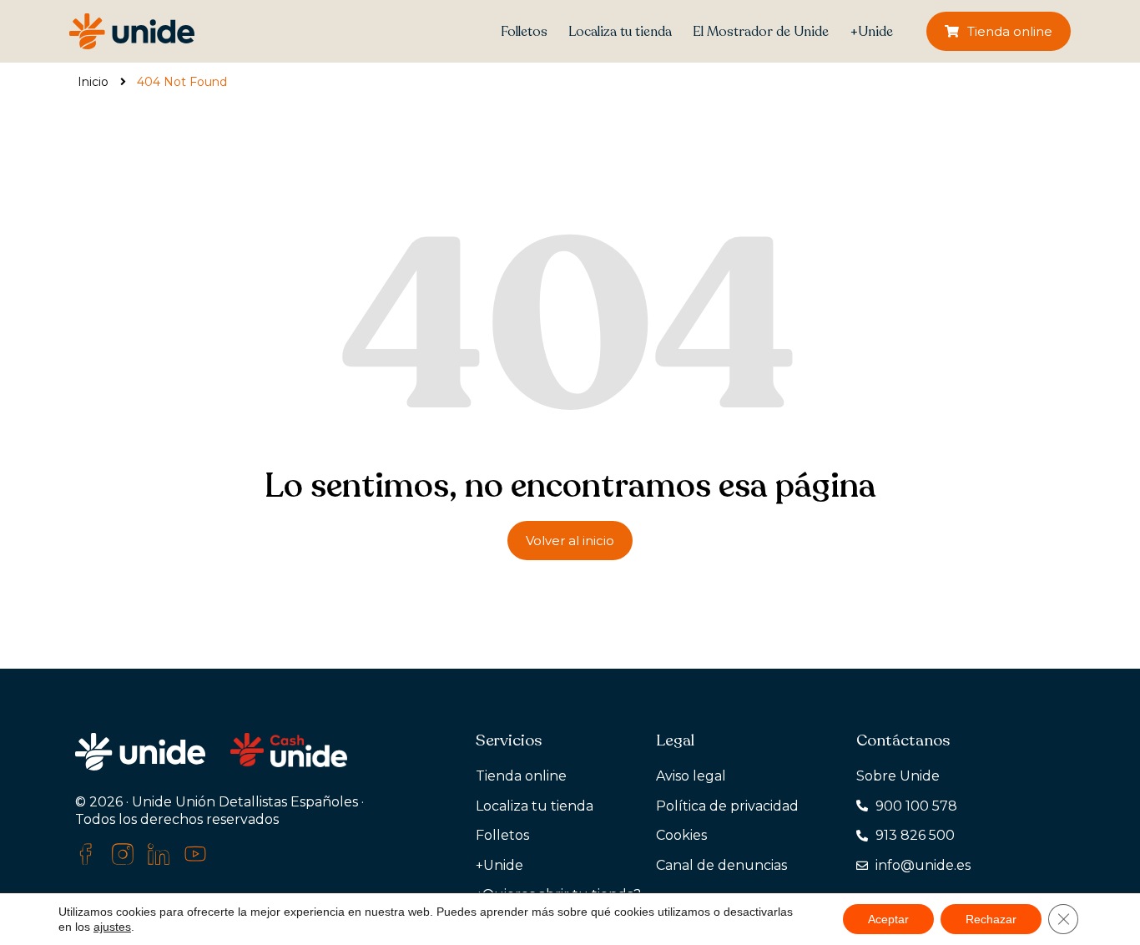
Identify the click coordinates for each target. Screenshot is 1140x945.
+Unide (871, 32)
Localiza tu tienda (620, 32)
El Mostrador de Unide (761, 32)
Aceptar (888, 919)
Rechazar (991, 919)
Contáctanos (903, 740)
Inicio (93, 81)
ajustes (112, 926)
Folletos (524, 32)
